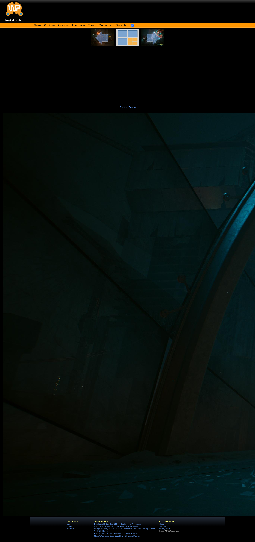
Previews (63, 25)
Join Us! (162, 526)
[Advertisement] (127, 74)
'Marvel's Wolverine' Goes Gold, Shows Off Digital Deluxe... (117, 536)
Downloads (106, 25)
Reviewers (70, 529)
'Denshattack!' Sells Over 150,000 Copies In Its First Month (117, 524)
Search (121, 25)
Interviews (78, 25)
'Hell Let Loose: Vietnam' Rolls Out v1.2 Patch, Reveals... (116, 534)
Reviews (49, 25)
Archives (69, 526)
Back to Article (128, 107)
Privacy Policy (164, 529)
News (68, 524)
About (161, 524)
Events (92, 25)
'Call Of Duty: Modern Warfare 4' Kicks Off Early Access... (117, 526)
